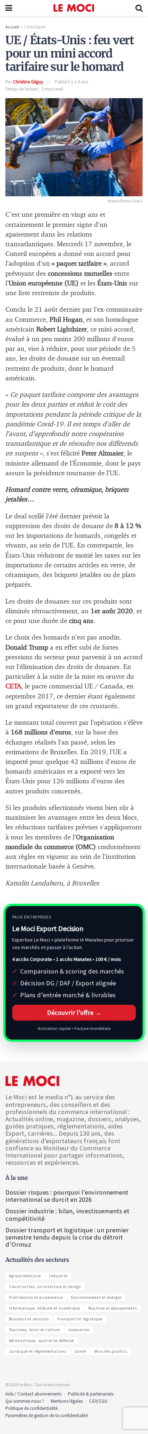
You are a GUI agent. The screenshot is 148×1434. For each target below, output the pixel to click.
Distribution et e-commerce (36, 1297)
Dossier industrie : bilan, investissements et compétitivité (67, 1214)
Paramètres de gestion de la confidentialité (46, 1415)
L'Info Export (35, 26)
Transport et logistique (79, 1318)
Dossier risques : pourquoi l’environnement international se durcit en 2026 (66, 1196)
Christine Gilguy (28, 82)
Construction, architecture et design (45, 1286)
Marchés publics (110, 1351)
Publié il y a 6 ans (71, 82)
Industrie (58, 1275)
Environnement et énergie (96, 1297)
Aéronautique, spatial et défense (41, 1340)
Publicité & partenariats (91, 1394)
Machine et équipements (112, 1308)
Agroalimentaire (25, 1275)
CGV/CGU (98, 1401)
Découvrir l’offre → (74, 1012)
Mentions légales (67, 1401)
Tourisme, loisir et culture (34, 1329)
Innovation (78, 1329)
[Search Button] (139, 8)
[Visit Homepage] (74, 8)
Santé (80, 1351)
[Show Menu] (8, 8)
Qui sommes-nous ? (24, 1401)
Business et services (29, 1318)
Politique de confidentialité (31, 1408)
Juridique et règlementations (37, 1351)
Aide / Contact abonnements (33, 1394)
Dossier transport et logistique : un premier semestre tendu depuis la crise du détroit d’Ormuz (67, 1237)
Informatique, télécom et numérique (44, 1308)
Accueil (12, 26)
